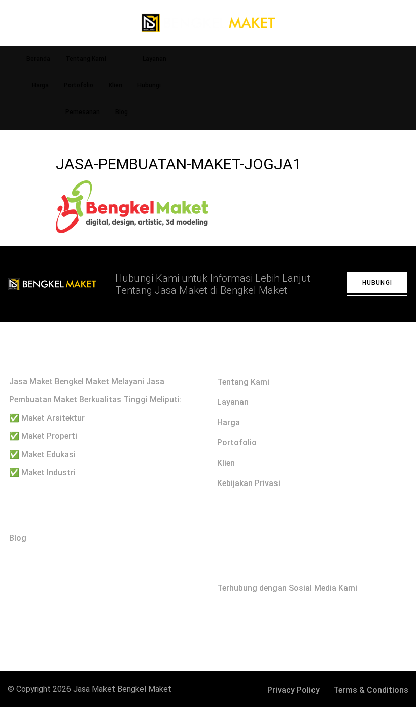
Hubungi (149, 85)
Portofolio (78, 85)
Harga (40, 85)
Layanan (154, 58)
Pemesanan (82, 112)
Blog (121, 112)
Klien (115, 85)
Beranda (38, 58)
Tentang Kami (85, 58)
